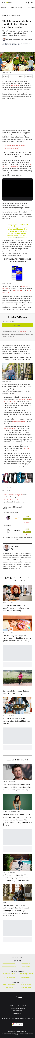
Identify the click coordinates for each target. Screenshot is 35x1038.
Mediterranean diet (10, 428)
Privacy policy (17, 1010)
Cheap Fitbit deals (9, 987)
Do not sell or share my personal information (17, 1018)
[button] (17, 516)
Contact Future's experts (17, 1005)
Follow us (21, 76)
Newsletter (29, 76)
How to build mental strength (9, 966)
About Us (17, 1003)
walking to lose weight (19, 421)
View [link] (26, 519)
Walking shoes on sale (26, 987)
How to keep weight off (11, 148)
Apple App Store (16, 290)
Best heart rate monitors (12, 500)
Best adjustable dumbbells (9, 973)
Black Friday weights (26, 984)
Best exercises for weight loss (13, 495)
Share (6, 76)
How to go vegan (26, 966)
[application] (17, 188)
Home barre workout (16, 7)
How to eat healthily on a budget (14, 145)
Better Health (15, 85)
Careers (17, 1016)
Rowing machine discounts (9, 984)
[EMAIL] (12, 549)
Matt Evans (11, 39)
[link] (8, 518)
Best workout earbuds (26, 977)
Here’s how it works (16, 44)
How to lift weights (26, 963)
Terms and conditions (17, 1008)
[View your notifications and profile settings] (26, 2)
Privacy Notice (22, 331)
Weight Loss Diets (15, 15)
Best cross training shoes (9, 977)
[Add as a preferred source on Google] (17, 1024)
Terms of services (21, 329)
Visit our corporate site (21, 1031)
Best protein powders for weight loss (25, 974)
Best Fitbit (26, 448)
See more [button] (17, 237)
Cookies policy (17, 1013)
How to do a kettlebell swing (9, 963)
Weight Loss (5, 15)
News (30, 39)
